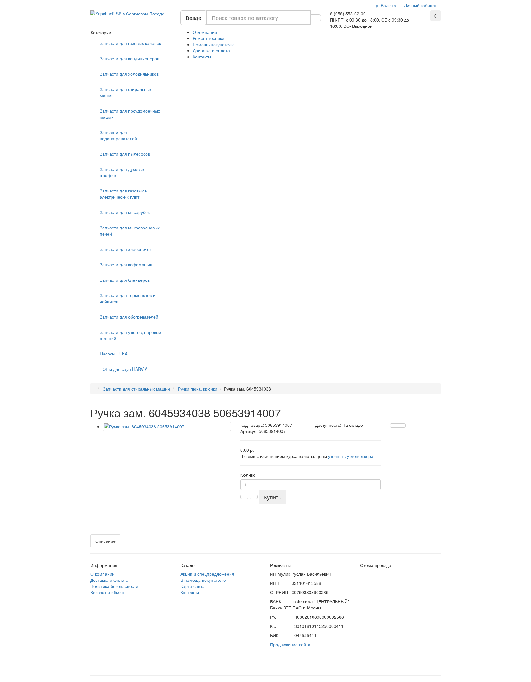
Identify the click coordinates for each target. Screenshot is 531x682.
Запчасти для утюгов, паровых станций (130, 335)
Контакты (202, 57)
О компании (205, 32)
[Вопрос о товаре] (394, 425)
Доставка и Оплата (109, 580)
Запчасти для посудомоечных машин (130, 114)
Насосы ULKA (114, 354)
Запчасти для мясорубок (125, 212)
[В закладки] (402, 425)
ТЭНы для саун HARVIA (124, 369)
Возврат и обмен (107, 592)
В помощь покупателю (203, 580)
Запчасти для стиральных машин (126, 92)
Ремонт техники (208, 38)
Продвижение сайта (290, 644)
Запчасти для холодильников (129, 74)
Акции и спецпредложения (207, 574)
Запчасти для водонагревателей (118, 135)
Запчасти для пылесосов (125, 154)
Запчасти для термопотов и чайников (127, 298)
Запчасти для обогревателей (129, 317)
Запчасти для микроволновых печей (130, 230)
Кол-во (248, 475)
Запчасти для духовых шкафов (122, 172)
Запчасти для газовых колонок (130, 43)
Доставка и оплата (211, 50)
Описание (105, 541)
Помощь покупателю (214, 44)
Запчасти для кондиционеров (129, 58)
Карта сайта (192, 586)
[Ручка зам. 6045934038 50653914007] (167, 426)
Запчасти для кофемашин (126, 264)
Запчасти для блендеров (125, 280)
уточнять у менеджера (350, 456)
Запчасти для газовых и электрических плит (124, 194)
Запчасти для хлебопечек (125, 249)
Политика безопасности (114, 586)
